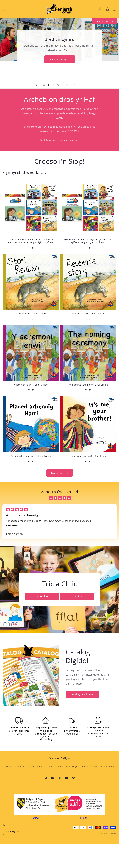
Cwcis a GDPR (89, 766)
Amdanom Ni (108, 766)
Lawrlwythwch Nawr (82, 694)
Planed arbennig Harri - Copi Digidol (31, 456)
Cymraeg (10, 831)
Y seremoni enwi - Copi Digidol (31, 384)
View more (12, 525)
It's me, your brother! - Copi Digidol (88, 456)
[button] (4, 9)
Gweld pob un (59, 472)
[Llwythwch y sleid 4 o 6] (58, 85)
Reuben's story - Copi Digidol (88, 313)
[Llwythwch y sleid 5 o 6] (62, 85)
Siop (59, 54)
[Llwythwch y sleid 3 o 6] (53, 85)
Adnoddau (42, 596)
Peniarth (112, 833)
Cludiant (20, 766)
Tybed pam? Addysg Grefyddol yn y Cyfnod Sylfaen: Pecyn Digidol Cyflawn (88, 241)
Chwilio (8, 766)
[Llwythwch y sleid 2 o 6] (48, 85)
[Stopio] (82, 85)
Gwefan (77, 596)
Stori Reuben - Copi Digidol (31, 313)
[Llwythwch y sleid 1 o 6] (44, 85)
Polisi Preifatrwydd (68, 766)
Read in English (104, 21)
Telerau (50, 766)
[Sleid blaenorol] (36, 85)
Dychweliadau (35, 766)
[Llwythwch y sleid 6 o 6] (67, 85)
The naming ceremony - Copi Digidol (88, 384)
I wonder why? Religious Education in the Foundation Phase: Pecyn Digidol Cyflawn (31, 241)
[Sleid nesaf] (74, 85)
